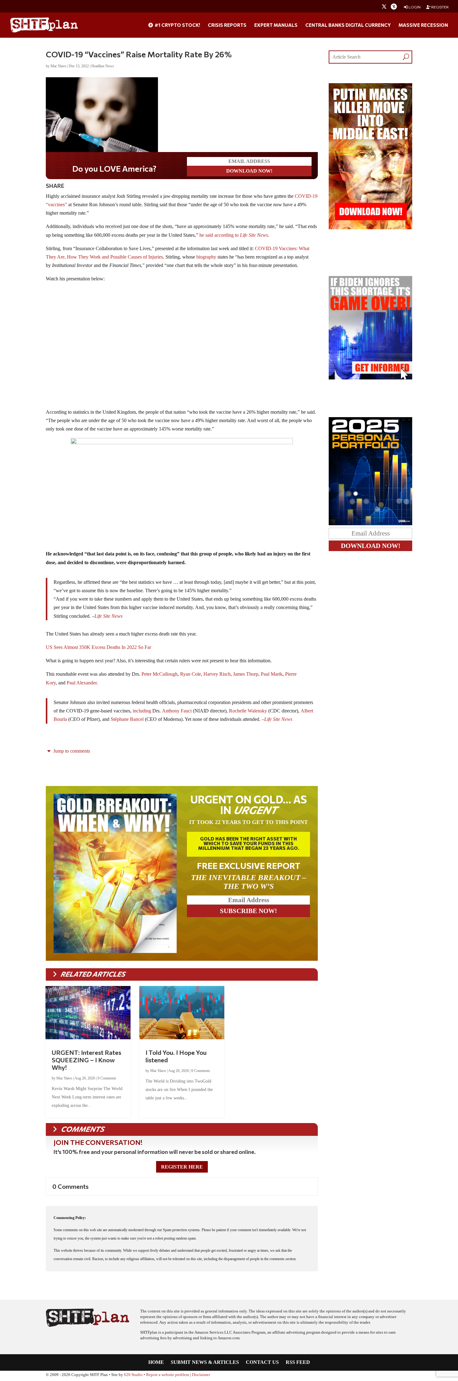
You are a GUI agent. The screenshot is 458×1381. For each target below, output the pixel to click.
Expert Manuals (276, 25)
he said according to (234, 236)
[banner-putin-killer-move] (370, 227)
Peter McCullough (159, 675)
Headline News (102, 66)
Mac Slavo (58, 66)
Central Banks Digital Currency (348, 25)
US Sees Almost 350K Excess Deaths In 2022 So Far (98, 648)
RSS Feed (298, 1363)
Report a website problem (167, 1376)
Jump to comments (71, 752)
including (142, 712)
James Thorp (245, 675)
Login (414, 7)
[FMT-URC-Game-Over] (370, 377)
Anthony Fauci (177, 712)
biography (206, 258)
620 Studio (133, 1376)
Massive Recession (423, 25)
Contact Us (262, 1363)
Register (440, 7)
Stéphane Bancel (127, 720)
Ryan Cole (190, 675)
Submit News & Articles (205, 1363)
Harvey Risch (217, 675)
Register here (182, 1168)
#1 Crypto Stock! (177, 25)
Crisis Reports (227, 25)
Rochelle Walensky (248, 712)
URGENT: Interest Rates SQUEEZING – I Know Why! (86, 1061)
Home (156, 1363)
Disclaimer (201, 1376)
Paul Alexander (82, 684)
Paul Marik (272, 675)
